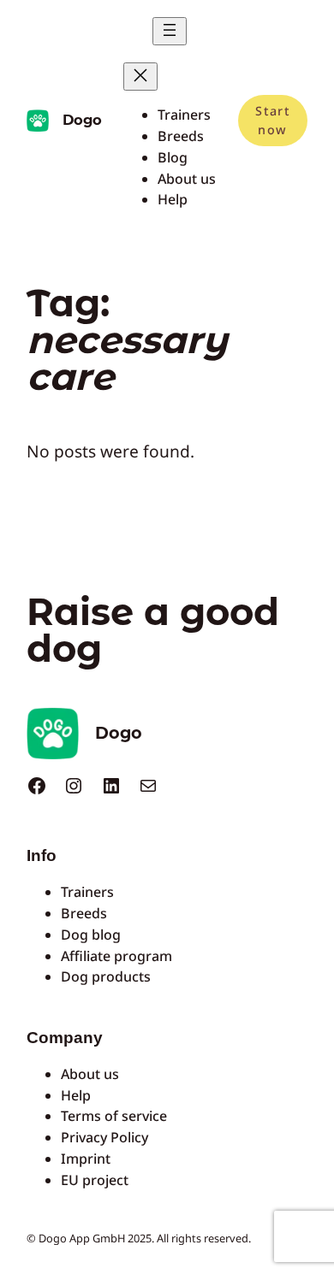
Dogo (82, 119)
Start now (272, 120)
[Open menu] (169, 31)
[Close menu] (140, 76)
